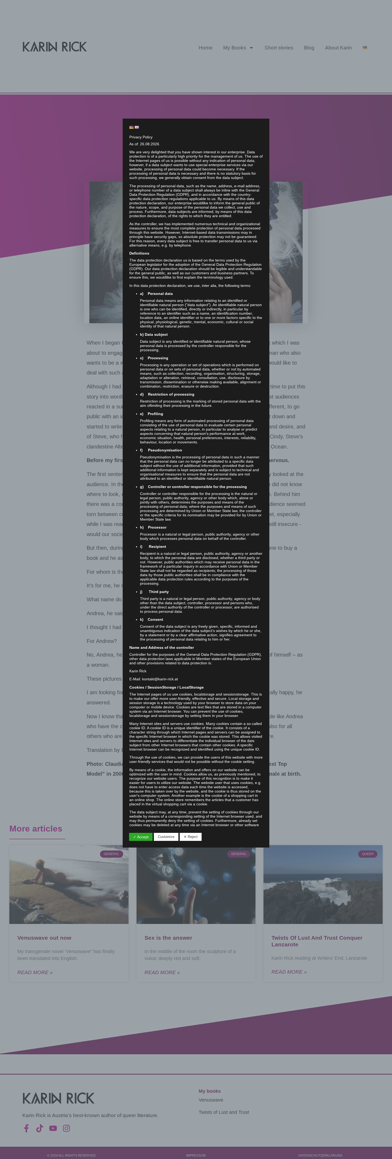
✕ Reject (191, 837)
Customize (166, 837)
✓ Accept (141, 837)
